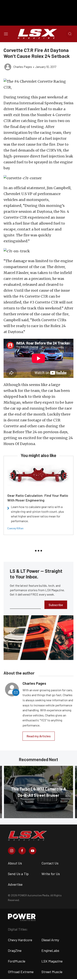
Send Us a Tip (18, 874)
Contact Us (49, 863)
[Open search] (69, 33)
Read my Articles (39, 736)
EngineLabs (50, 950)
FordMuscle (16, 961)
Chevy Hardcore (20, 940)
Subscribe (56, 605)
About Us (15, 863)
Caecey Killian (15, 528)
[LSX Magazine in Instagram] (11, 850)
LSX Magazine (52, 961)
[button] (38, 84)
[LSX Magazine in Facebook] (22, 850)
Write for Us (50, 874)
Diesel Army (50, 940)
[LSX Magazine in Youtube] (32, 850)
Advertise (15, 884)
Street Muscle (51, 972)
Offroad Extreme (21, 972)
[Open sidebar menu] (6, 33)
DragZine (15, 950)
